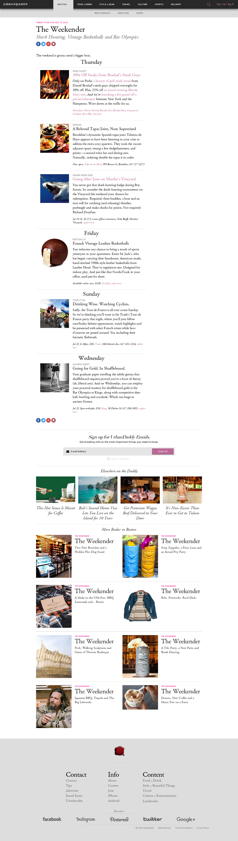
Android (113, 800)
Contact (71, 780)
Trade (98, 344)
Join (111, 790)
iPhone (113, 795)
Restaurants (102, 13)
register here (88, 222)
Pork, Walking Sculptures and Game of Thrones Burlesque (93, 650)
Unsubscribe (74, 800)
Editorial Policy (164, 827)
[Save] (53, 44)
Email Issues (74, 795)
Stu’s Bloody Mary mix (119, 110)
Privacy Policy (203, 827)
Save (48, 44)
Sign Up (221, 4)
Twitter (152, 820)
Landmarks (150, 801)
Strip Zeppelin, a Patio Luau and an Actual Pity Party (181, 550)
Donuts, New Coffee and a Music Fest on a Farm (177, 700)
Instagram (85, 820)
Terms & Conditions (183, 827)
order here (116, 283)
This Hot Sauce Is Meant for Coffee (55, 510)
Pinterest (119, 820)
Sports (159, 4)
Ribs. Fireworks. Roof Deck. (179, 598)
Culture (142, 4)
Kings (104, 408)
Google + (186, 820)
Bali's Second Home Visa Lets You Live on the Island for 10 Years (98, 513)
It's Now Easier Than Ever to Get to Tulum (182, 510)
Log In (231, 4)
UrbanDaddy (15, 4)
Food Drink (85, 4)
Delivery (176, 4)
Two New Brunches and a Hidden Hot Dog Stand (90, 550)
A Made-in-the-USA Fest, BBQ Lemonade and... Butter (94, 600)
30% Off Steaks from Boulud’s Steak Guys (106, 75)
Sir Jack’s (106, 283)
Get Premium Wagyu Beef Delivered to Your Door (140, 513)
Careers (113, 785)
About (112, 780)
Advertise (72, 790)
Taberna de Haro (93, 164)
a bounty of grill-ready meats (112, 81)
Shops (139, 13)
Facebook (52, 820)
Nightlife (123, 13)
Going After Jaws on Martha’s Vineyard (104, 179)
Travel (126, 4)
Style (106, 4)
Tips (69, 785)
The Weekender (94, 541)
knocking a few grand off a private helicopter (104, 96)
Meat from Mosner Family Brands (89, 110)
